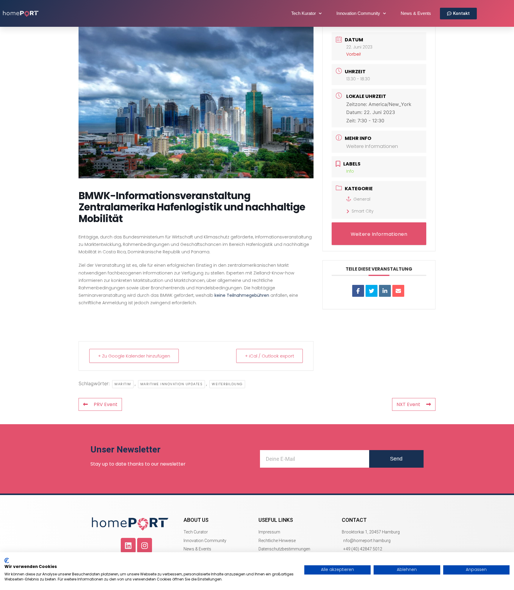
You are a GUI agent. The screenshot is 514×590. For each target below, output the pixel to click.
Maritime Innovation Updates (171, 384)
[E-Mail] (398, 291)
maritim (123, 384)
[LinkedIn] (385, 291)
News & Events (416, 13)
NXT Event (408, 404)
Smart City (363, 211)
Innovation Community (358, 13)
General (361, 199)
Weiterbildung (227, 384)
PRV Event (105, 404)
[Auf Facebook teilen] (358, 291)
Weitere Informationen (372, 146)
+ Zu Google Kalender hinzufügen (134, 356)
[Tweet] (371, 291)
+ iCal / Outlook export (269, 356)
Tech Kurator (303, 13)
